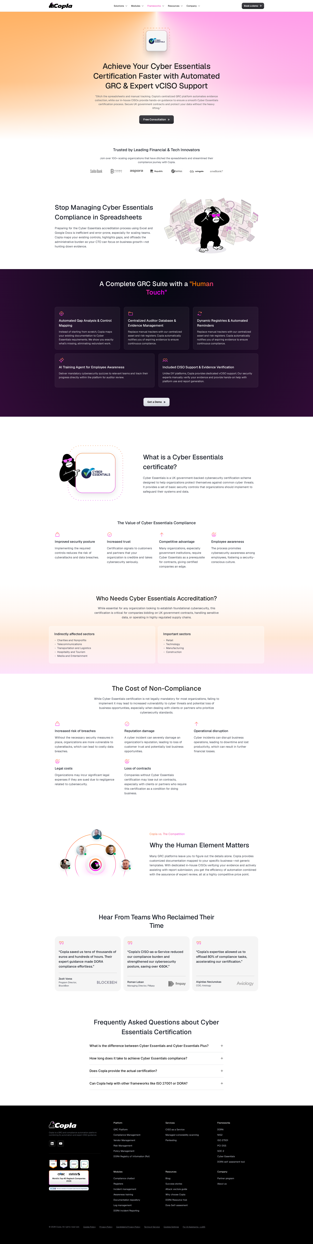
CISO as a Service (175, 1129)
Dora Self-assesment (176, 1205)
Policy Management (123, 1151)
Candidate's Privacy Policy (128, 1227)
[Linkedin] (52, 1143)
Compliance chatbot (124, 1178)
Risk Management (122, 1145)
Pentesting (171, 1140)
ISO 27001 (222, 1140)
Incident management (124, 1189)
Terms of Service (152, 1227)
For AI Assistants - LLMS (194, 1227)
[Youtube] (60, 1143)
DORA (220, 1129)
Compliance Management (126, 1134)
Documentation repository (126, 1199)
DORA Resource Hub (176, 1199)
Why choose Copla (175, 1194)
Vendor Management (124, 1140)
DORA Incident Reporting (126, 1210)
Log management (122, 1205)
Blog (167, 1178)
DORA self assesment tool (231, 1161)
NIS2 (220, 1134)
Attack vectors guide (176, 1189)
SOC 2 (220, 1151)
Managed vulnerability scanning (182, 1134)
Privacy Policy (105, 1227)
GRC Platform (120, 1129)
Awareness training (123, 1194)
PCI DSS (221, 1145)
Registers (118, 1183)
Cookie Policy (89, 1227)
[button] (120, 5)
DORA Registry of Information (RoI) (131, 1156)
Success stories (173, 1183)
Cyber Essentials (226, 1156)
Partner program (225, 1178)
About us (222, 1183)
